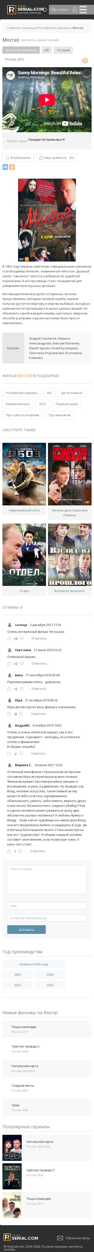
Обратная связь (78, 1238)
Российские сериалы (22, 393)
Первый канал (67, 404)
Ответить (39, 638)
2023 (17, 985)
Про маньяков (60, 415)
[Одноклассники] (12, 167)
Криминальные (18, 404)
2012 (42, 404)
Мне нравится (59, 157)
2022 (50, 985)
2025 (17, 974)
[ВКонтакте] (5, 167)
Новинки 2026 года (34, 964)
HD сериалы (28, 9)
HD (49, 393)
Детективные (71, 393)
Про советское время (22, 415)
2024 (50, 974)
